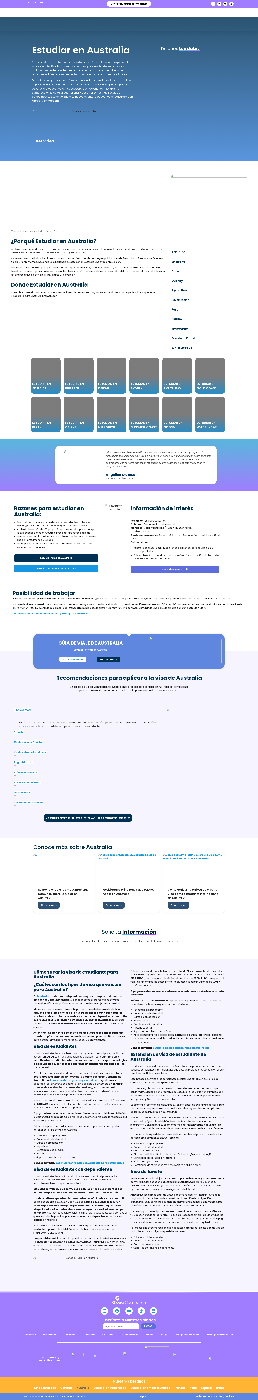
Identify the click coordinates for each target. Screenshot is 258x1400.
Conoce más (49, 905)
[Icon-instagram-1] (213, 4)
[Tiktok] (231, 4)
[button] (88, 713)
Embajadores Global (186, 1334)
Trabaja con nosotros (220, 1334)
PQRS (142, 1396)
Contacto (89, 1334)
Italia (193, 1388)
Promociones (130, 1334)
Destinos (69, 1334)
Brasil (220, 1388)
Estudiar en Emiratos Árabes (150, 1388)
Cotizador (108, 1334)
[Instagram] (104, 1311)
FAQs (164, 1334)
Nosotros (30, 1334)
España (206, 1388)
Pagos (149, 1334)
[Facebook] (116, 1311)
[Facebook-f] (219, 4)
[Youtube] (225, 4)
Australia (82, 1388)
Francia (179, 1388)
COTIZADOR (33, 2)
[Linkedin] (153, 1311)
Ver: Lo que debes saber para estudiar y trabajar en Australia (50, 613)
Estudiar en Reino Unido (110, 1388)
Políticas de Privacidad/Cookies (215, 1396)
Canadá (66, 1388)
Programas (50, 1334)
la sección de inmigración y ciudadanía (74, 1080)
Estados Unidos (45, 1388)
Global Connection (45, 101)
